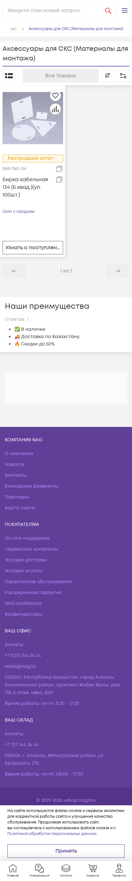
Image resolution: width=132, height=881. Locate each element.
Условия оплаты (24, 571)
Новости (14, 464)
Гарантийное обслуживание (38, 582)
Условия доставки (26, 560)
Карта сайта (20, 508)
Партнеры (17, 497)
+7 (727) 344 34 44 (23, 656)
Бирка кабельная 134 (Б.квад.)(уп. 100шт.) (25, 187)
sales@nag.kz (20, 666)
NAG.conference (23, 603)
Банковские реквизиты (31, 486)
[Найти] (108, 10)
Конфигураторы (23, 614)
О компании (19, 454)
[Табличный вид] (9, 75)
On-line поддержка (27, 538)
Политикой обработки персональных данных (51, 834)
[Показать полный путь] (13, 29)
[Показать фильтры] (123, 75)
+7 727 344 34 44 (21, 745)
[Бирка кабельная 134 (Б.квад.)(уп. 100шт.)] (33, 117)
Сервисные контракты (31, 549)
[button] (124, 11)
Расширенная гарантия (33, 593)
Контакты (16, 475)
